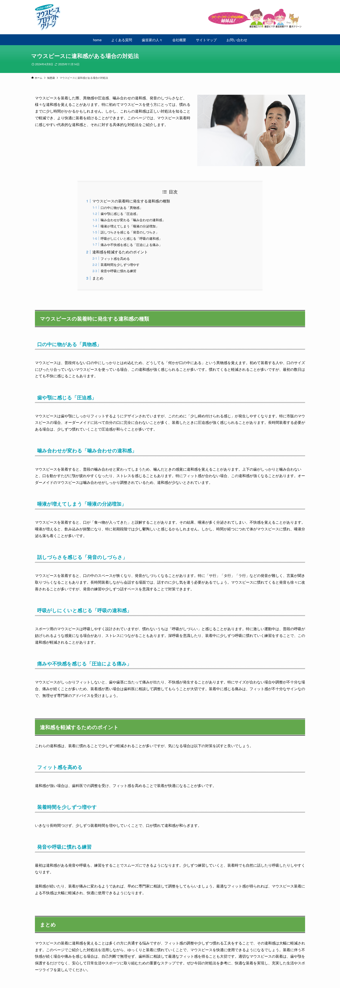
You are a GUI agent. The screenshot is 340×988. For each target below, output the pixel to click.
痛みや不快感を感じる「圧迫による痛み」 (131, 244)
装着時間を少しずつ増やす (120, 264)
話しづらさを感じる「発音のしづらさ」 (130, 232)
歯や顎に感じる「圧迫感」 (120, 213)
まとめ (97, 278)
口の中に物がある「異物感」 (122, 207)
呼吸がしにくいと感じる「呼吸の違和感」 (131, 238)
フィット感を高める (115, 258)
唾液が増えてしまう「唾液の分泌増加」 (130, 225)
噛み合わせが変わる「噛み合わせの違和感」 (133, 219)
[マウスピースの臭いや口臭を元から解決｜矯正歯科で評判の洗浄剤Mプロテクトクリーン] (170, 17)
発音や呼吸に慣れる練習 (118, 270)
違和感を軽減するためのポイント (120, 252)
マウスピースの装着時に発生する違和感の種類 (131, 201)
